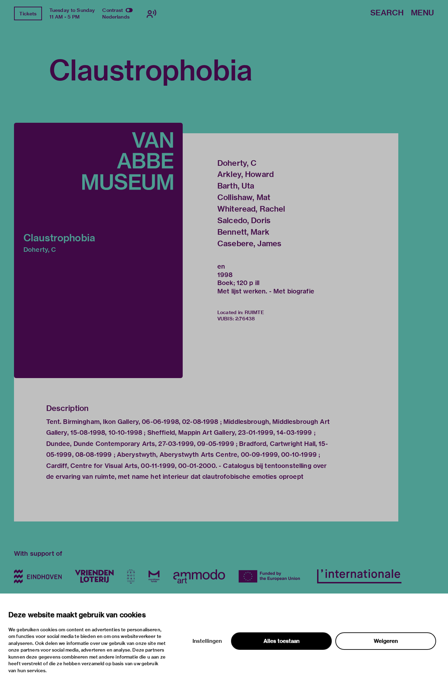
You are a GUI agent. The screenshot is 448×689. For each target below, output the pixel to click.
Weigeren (386, 641)
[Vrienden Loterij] (94, 576)
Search (387, 13)
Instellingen (207, 641)
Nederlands (116, 17)
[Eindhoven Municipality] (38, 576)
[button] (98, 250)
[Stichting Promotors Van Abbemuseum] (131, 576)
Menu (422, 13)
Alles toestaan (282, 641)
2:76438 (245, 318)
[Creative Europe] (271, 576)
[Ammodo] (199, 576)
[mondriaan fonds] (154, 576)
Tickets (27, 13)
